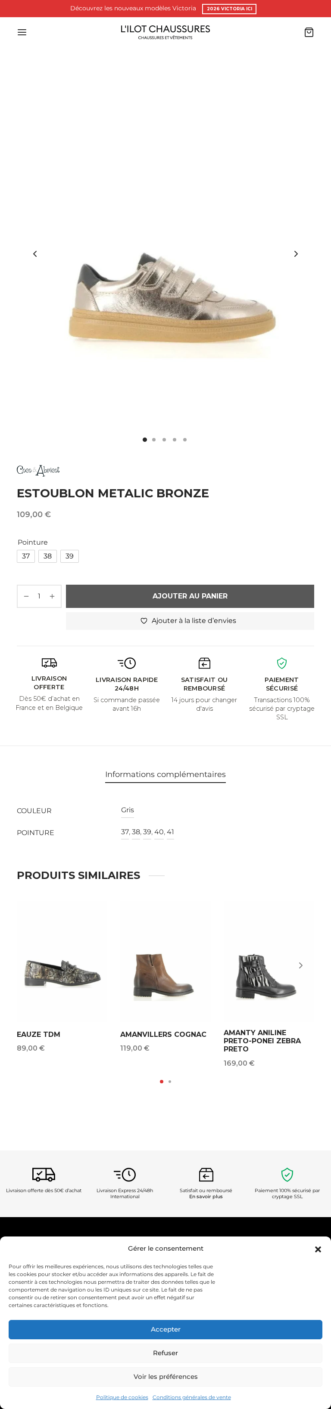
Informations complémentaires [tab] (165, 774)
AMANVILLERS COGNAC (163, 1034)
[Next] (300, 965)
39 (147, 832)
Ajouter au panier (190, 596)
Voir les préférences (166, 1376)
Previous (35, 253)
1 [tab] (161, 1081)
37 (125, 832)
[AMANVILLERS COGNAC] (165, 961)
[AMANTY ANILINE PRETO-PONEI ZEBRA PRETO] (269, 961)
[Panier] (309, 32)
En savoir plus (206, 1196)
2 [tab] (170, 1081)
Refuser (165, 1353)
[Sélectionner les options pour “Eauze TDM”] (95, 915)
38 (136, 832)
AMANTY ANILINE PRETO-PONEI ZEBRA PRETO (262, 1041)
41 (170, 832)
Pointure (33, 542)
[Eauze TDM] (62, 961)
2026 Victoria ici (229, 9)
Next (296, 253)
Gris (127, 810)
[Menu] (22, 32)
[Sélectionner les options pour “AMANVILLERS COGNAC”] (198, 915)
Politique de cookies (122, 1397)
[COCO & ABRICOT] (38, 470)
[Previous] (30, 965)
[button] (318, 1248)
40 (159, 832)
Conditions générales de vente (192, 1397)
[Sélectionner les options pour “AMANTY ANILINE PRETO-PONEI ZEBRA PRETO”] (302, 915)
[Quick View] (95, 935)
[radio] (26, 556)
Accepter (166, 1329)
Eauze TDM (38, 1034)
